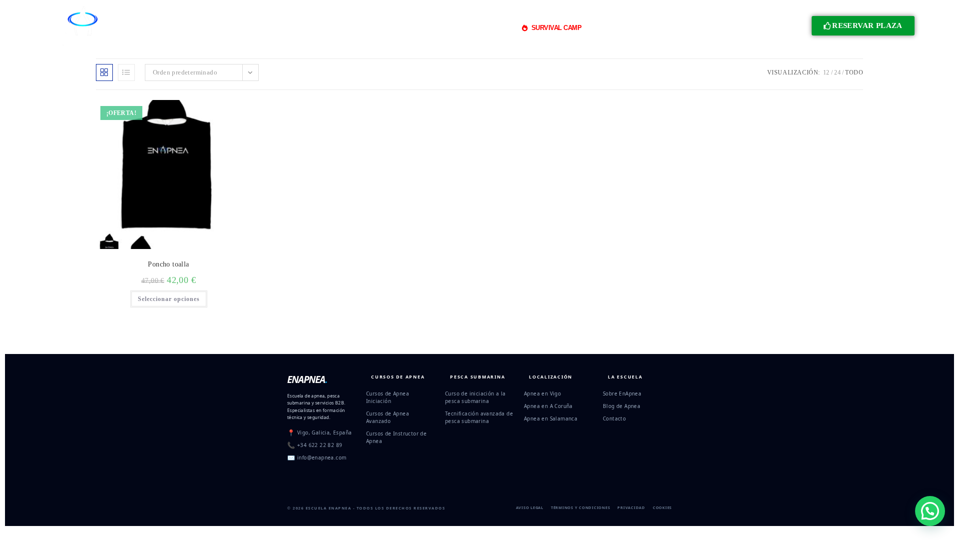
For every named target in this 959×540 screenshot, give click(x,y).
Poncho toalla (168, 264)
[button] (930, 511)
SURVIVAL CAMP (556, 28)
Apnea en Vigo (542, 393)
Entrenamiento (421, 28)
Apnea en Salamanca (550, 418)
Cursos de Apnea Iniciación (387, 397)
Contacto (614, 418)
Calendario (702, 28)
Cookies (662, 507)
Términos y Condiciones (580, 507)
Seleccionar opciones (169, 299)
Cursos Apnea (261, 28)
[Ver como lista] (126, 72)
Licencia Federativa (620, 28)
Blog (668, 28)
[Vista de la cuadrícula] (104, 72)
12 (826, 72)
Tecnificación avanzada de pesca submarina (479, 417)
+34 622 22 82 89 (319, 445)
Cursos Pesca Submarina (346, 28)
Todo (854, 72)
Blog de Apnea (621, 406)
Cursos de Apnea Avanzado (387, 417)
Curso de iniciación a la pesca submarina (475, 397)
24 (837, 72)
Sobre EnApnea (622, 393)
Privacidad (631, 507)
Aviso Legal (529, 507)
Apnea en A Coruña (548, 406)
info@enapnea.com (321, 457)
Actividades (485, 28)
